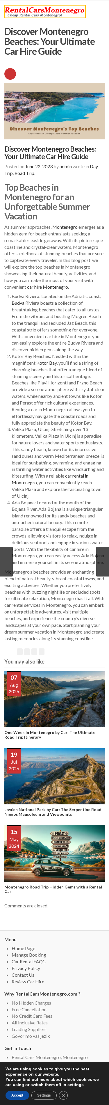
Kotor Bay (46, 363)
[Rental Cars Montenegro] (45, 11)
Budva (18, 303)
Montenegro (65, 227)
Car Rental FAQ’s (29, 961)
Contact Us (23, 975)
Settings (44, 1095)
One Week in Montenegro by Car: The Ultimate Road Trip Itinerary (49, 734)
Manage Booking (29, 954)
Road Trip (24, 173)
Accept (17, 1095)
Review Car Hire (28, 981)
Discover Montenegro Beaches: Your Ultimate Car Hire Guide (50, 153)
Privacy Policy (26, 968)
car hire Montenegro (47, 287)
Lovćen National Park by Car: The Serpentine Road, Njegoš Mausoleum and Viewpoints (53, 811)
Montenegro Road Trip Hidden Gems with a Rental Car (53, 889)
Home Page (23, 948)
